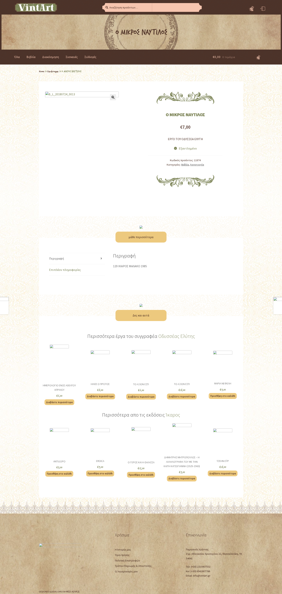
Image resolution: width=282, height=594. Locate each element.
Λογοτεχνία (197, 164)
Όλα (17, 57)
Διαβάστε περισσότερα (59, 402)
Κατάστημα (53, 71)
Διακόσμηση (50, 57)
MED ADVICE (73, 591)
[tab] (77, 258)
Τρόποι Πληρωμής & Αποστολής (133, 566)
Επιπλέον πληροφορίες (65, 270)
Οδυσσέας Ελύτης (176, 336)
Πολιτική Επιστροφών (127, 560)
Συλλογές (90, 57)
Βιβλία (30, 57)
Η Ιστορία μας (123, 549)
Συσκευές (72, 57)
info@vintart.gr (201, 575)
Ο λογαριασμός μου (126, 571)
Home (41, 71)
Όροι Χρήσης (122, 555)
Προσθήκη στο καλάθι (222, 395)
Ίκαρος (173, 415)
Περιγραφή (56, 258)
